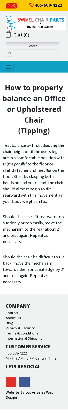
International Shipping (24, 338)
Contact (12, 312)
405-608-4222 (48, 5)
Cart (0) (21, 35)
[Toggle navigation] (8, 67)
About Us (13, 318)
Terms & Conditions (22, 333)
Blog (9, 323)
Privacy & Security (20, 328)
